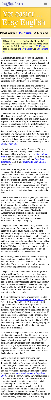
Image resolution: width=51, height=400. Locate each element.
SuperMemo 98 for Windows (30, 299)
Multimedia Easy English (34, 162)
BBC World (14, 144)
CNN (3, 144)
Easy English (26, 49)
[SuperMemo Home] (12, 3)
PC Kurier (25, 32)
